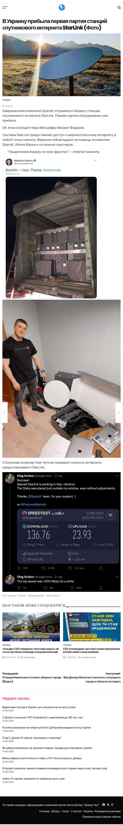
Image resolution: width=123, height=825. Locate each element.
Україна (6, 100)
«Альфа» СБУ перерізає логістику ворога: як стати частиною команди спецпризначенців (30, 650)
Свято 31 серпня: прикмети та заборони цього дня (33, 778)
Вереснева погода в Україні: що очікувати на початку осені (38, 707)
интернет (22, 595)
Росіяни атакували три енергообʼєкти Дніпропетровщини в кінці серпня (46, 727)
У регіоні (76, 811)
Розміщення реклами (107, 811)
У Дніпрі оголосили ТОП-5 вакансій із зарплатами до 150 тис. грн (42, 717)
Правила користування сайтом (101, 816)
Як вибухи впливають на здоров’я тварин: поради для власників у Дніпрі (47, 748)
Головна (44, 811)
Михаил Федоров (36, 595)
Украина (12, 595)
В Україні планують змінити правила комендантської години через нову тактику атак (54, 768)
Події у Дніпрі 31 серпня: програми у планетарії (31, 737)
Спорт (65, 811)
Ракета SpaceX (53, 595)
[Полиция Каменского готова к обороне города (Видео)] (4, 412)
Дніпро (55, 811)
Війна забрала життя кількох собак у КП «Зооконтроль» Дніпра (41, 758)
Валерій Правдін (27, 657)
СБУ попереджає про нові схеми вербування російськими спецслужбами (91, 650)
